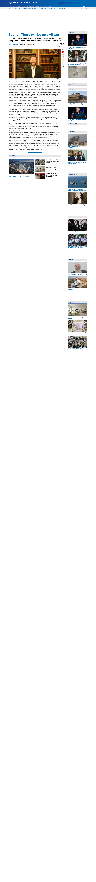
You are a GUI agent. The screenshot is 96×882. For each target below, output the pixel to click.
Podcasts (34, 8)
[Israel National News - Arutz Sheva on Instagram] (81, 6)
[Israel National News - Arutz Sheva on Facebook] (79, 6)
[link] (21, 169)
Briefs (19, 6)
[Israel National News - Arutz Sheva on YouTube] (84, 6)
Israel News (25, 6)
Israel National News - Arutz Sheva (20, 3)
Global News (32, 6)
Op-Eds (10, 8)
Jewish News (39, 6)
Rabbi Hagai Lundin (19, 46)
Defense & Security (48, 6)
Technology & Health (43, 8)
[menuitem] (10, 6)
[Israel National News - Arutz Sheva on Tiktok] (86, 6)
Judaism (15, 8)
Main (10, 6)
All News (15, 6)
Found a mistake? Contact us (35, 152)
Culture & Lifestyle (26, 8)
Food (20, 8)
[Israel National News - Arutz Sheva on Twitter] (77, 6)
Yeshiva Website (52, 8)
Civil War (11, 46)
